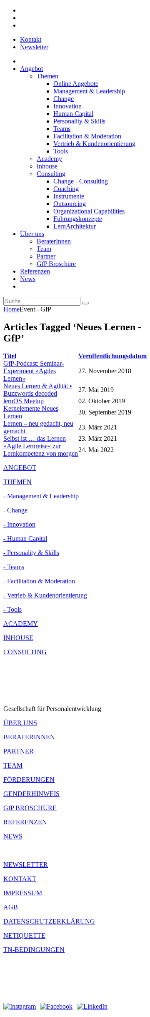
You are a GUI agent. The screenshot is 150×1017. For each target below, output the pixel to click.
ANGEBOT (19, 467)
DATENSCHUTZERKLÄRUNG (49, 921)
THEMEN (17, 481)
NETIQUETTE (24, 935)
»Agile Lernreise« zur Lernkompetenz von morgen (40, 449)
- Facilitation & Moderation (39, 581)
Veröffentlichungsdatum (112, 355)
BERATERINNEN (29, 737)
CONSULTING (25, 651)
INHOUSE (18, 637)
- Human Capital (25, 538)
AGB (10, 907)
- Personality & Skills (31, 552)
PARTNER (18, 751)
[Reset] (85, 303)
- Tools (12, 609)
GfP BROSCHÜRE (30, 807)
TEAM (12, 765)
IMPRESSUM (22, 892)
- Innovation (19, 524)
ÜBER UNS (20, 722)
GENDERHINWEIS (31, 793)
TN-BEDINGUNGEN (34, 949)
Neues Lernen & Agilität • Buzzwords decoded (37, 389)
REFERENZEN (25, 822)
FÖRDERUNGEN (29, 779)
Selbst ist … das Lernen (34, 438)
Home (11, 309)
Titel (9, 355)
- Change (15, 510)
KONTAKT (19, 878)
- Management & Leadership (41, 496)
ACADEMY (20, 623)
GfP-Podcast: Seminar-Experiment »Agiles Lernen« (33, 371)
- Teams (13, 566)
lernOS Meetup (23, 400)
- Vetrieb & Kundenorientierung (45, 595)
